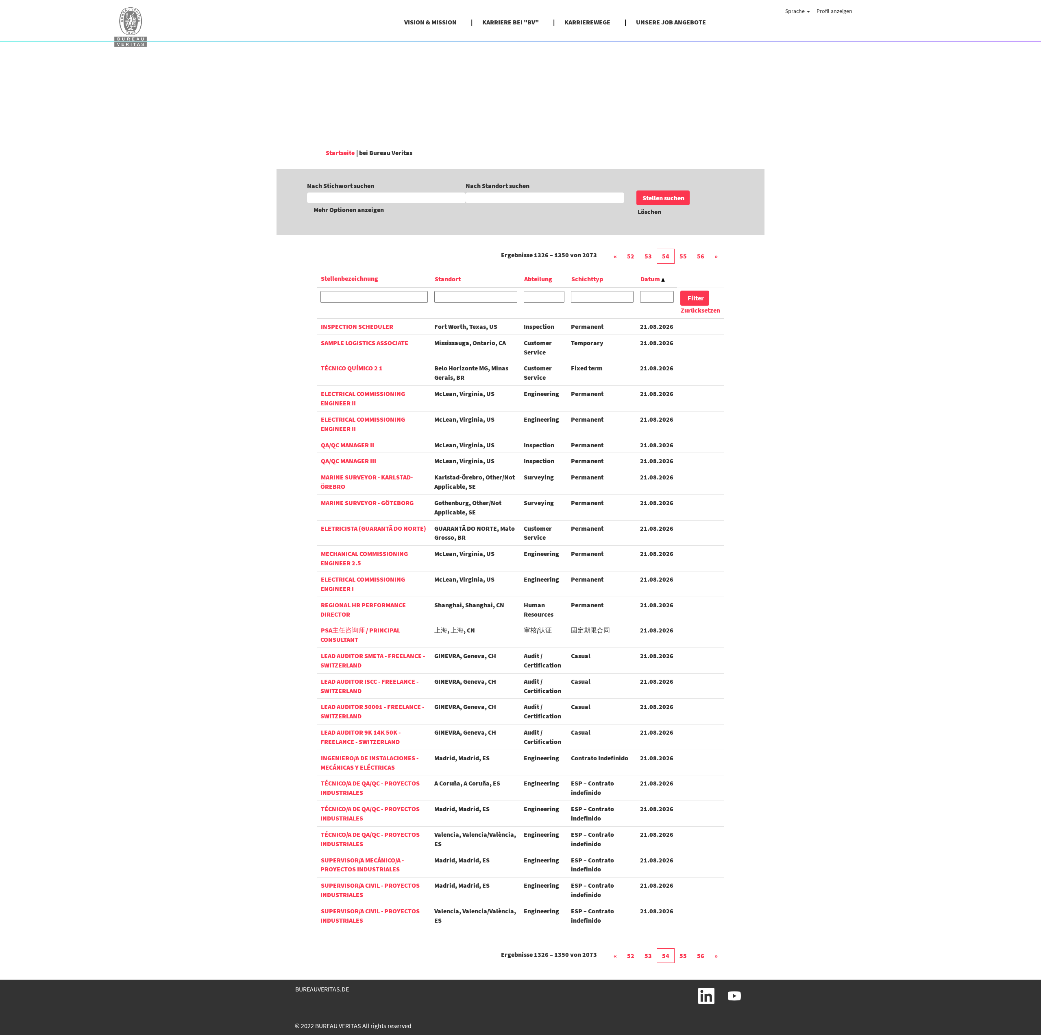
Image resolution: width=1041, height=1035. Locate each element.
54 (665, 256)
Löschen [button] (649, 212)
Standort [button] (448, 279)
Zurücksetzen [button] (700, 310)
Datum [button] (650, 279)
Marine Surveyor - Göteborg (367, 503)
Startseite (340, 153)
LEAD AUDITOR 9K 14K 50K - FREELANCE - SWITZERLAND (360, 737)
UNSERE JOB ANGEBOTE (671, 22)
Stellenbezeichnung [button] (349, 278)
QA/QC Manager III (348, 461)
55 (683, 256)
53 (648, 256)
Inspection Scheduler (357, 326)
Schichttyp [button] (587, 279)
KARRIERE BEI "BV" (510, 22)
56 (700, 256)
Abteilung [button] (538, 279)
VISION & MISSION (430, 22)
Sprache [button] (795, 11)
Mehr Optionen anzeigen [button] (349, 210)
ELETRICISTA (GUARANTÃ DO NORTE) (373, 528)
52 (630, 256)
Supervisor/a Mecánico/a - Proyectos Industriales (362, 864)
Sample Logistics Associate (364, 343)
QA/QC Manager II (347, 445)
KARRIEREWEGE (587, 22)
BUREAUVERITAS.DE (322, 989)
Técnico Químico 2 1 (352, 368)
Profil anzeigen (834, 11)
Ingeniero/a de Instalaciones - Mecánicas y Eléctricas (369, 762)
